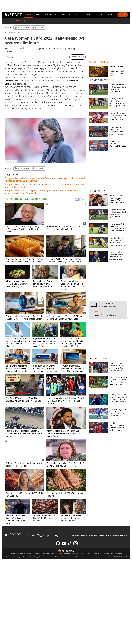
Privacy (25, 557)
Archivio (123, 535)
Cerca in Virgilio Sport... (40, 535)
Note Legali (18, 557)
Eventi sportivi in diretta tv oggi (105, 315)
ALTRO (109, 15)
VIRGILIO (19, 553)
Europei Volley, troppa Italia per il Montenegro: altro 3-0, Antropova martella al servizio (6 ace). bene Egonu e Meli (43, 192)
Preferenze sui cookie (46, 557)
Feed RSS (115, 535)
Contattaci (92, 535)
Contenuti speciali (79, 535)
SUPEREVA (118, 553)
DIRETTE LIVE (60, 15)
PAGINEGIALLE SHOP (42, 553)
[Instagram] (75, 545)
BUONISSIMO (109, 553)
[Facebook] (58, 545)
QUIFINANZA (98, 553)
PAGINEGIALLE (29, 553)
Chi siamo (9, 557)
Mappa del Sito (105, 535)
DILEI (83, 553)
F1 (70, 15)
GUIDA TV (98, 15)
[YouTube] (64, 545)
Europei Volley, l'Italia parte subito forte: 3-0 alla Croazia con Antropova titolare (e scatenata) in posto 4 (44, 185)
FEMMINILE (22, 33)
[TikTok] (70, 545)
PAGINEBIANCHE (64, 553)
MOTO (77, 15)
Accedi (123, 15)
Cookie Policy (33, 557)
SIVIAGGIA (89, 553)
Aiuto (57, 557)
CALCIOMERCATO (43, 15)
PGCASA (54, 553)
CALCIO (28, 15)
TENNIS (87, 15)
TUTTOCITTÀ (75, 553)
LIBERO (12, 553)
